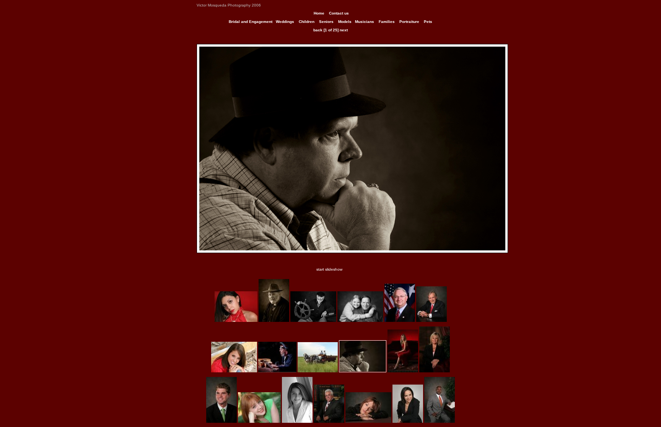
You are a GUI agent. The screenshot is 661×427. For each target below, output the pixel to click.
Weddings (285, 21)
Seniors (326, 21)
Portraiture (409, 21)
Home (319, 13)
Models (345, 21)
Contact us (339, 13)
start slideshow (329, 269)
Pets (428, 21)
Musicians (364, 21)
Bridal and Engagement (250, 21)
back (317, 30)
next (344, 30)
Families (387, 21)
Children (306, 21)
